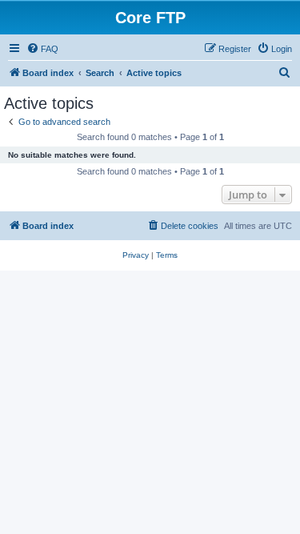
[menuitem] (42, 48)
